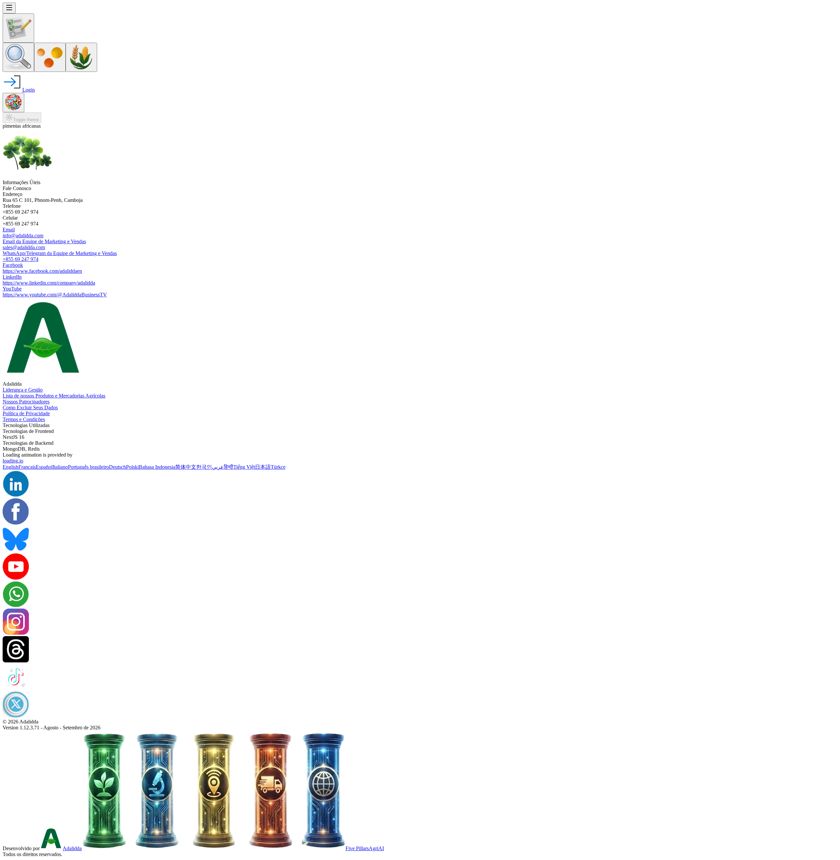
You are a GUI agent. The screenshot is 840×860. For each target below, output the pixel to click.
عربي (218, 467)
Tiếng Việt (244, 467)
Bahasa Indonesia (157, 467)
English (10, 467)
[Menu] (9, 8)
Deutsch (117, 467)
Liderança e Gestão (23, 390)
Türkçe (278, 467)
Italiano (60, 467)
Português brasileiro (88, 467)
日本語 (263, 467)
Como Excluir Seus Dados (30, 407)
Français (27, 467)
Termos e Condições (24, 419)
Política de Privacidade (26, 413)
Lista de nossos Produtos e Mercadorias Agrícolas (54, 395)
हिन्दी (228, 467)
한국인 (204, 467)
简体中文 (185, 467)
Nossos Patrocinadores (26, 401)
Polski (132, 467)
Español (44, 467)
